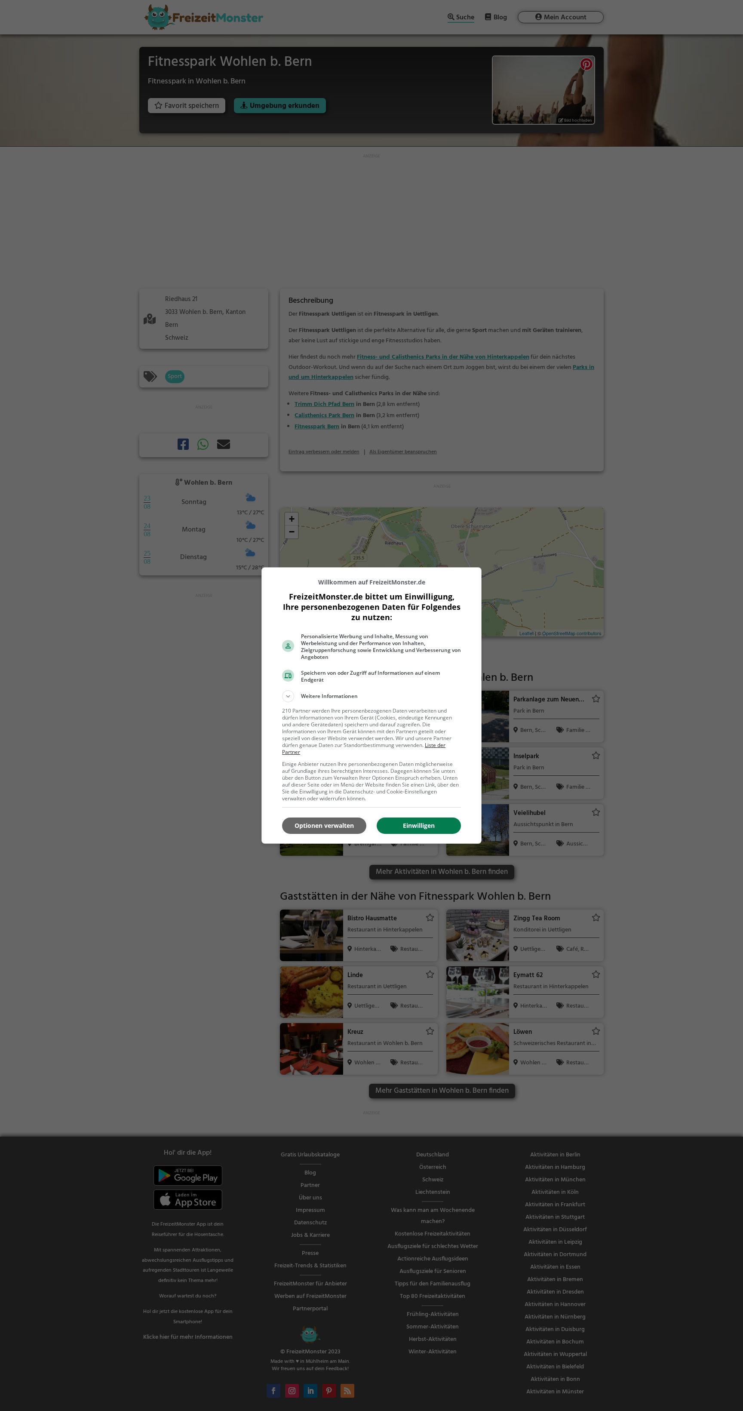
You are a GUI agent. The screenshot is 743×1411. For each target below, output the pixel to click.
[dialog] (371, 705)
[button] (371, 696)
